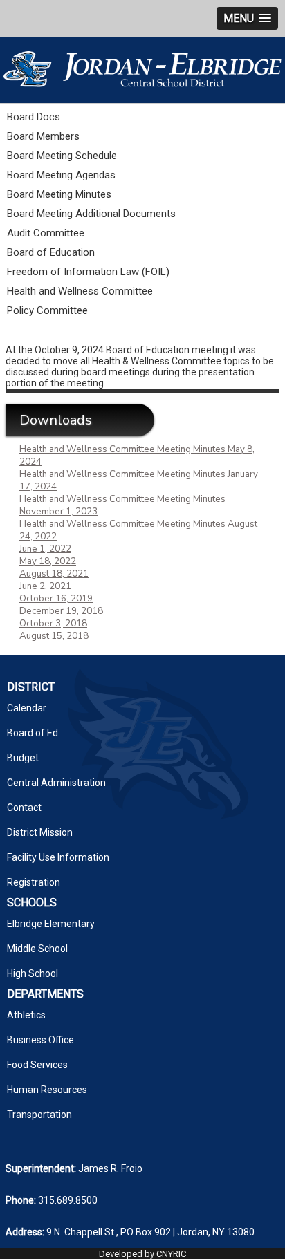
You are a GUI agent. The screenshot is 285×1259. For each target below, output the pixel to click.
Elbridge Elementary (51, 923)
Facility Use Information (58, 857)
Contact (24, 807)
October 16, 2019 (56, 599)
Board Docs (33, 117)
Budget (23, 757)
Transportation (39, 1114)
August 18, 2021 (54, 574)
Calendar (26, 708)
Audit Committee (45, 233)
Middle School (37, 948)
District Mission (40, 832)
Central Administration (56, 782)
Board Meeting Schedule (62, 155)
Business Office (40, 1039)
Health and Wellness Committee (80, 291)
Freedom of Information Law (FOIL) (88, 271)
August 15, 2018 (54, 636)
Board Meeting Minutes (59, 194)
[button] (247, 18)
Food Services (37, 1064)
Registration (33, 882)
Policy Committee (47, 310)
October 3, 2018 (53, 623)
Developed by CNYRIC (142, 1254)
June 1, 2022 (45, 549)
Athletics (26, 1014)
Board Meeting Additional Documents (91, 213)
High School (32, 973)
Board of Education (51, 252)
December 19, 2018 (61, 611)
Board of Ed (32, 732)
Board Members (43, 136)
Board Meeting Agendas (61, 175)
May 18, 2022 (47, 561)
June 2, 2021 (45, 586)
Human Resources (47, 1089)
